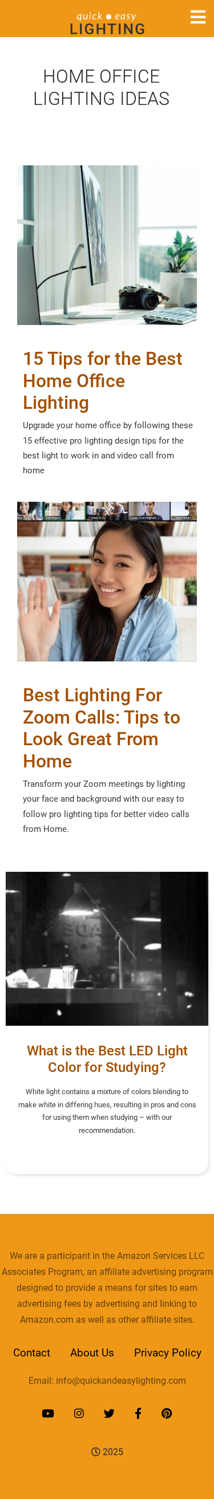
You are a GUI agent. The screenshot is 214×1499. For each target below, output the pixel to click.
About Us (92, 1352)
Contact (31, 1352)
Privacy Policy (167, 1352)
